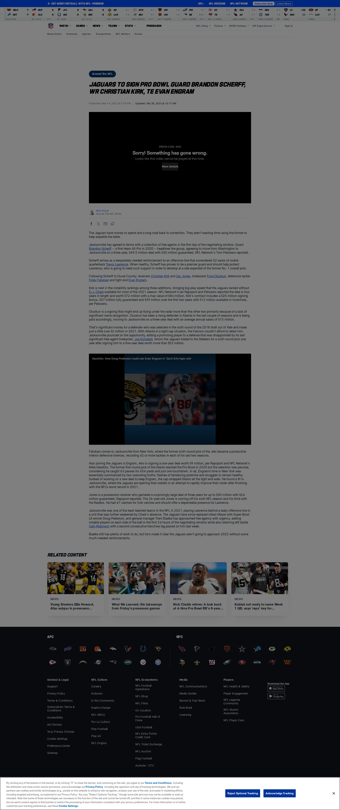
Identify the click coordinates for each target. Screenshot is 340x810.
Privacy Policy (94, 786)
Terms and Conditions (158, 782)
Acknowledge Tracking (280, 793)
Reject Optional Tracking (242, 793)
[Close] (333, 793)
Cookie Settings (68, 805)
